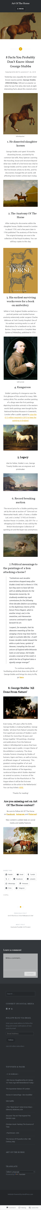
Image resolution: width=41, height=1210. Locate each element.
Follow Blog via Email (18, 1018)
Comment (30, 974)
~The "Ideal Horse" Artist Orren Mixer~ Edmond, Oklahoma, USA (19, 1108)
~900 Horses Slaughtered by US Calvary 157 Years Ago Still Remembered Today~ (20, 1081)
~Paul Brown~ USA (12, 1133)
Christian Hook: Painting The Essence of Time (20, 1125)
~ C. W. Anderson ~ (12, 1074)
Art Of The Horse (21, 3)
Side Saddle (10, 1101)
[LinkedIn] (12, 1009)
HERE (21, 787)
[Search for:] (20, 994)
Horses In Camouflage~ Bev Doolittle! (19, 1095)
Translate (22, 1174)
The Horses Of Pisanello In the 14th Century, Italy (18, 1140)
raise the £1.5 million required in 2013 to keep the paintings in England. (21, 418)
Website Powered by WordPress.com (20, 1194)
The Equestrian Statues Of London (18, 1089)
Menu (21, 8)
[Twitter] (9, 1009)
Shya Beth (15, 72)
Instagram (20, 814)
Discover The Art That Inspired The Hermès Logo (18, 1117)
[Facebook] (7, 1009)
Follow (10, 1040)
